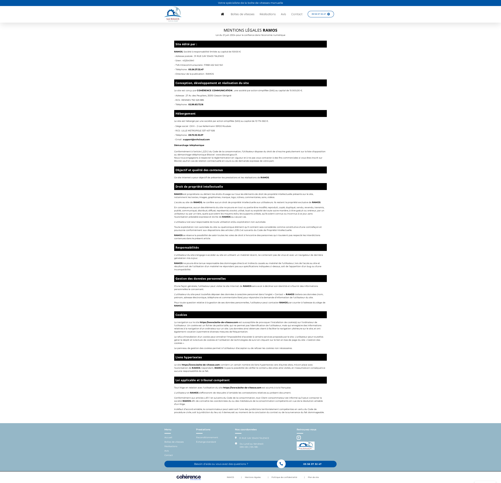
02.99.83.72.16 (195, 104)
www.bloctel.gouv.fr (226, 154)
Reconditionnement (207, 437)
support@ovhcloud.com (196, 139)
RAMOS (230, 477)
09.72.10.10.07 (195, 135)
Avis (166, 451)
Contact (168, 455)
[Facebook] (299, 438)
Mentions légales (253, 477)
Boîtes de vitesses (174, 442)
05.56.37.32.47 (196, 69)
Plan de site (313, 477)
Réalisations (170, 446)
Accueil (168, 437)
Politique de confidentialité (284, 477)
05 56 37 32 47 (312, 464)
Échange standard (206, 442)
